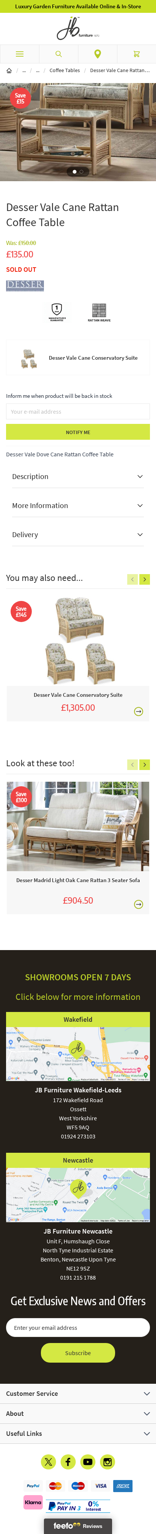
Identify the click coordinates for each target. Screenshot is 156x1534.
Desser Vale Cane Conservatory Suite (93, 357)
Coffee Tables (65, 70)
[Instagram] (107, 1461)
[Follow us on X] (48, 1461)
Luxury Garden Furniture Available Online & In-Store (78, 6)
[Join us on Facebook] (68, 1461)
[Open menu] (19, 54)
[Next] (144, 579)
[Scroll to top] (148, 1484)
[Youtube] (87, 1461)
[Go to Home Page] (9, 70)
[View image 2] (81, 172)
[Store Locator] (97, 54)
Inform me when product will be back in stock (59, 395)
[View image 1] (74, 172)
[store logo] (78, 28)
